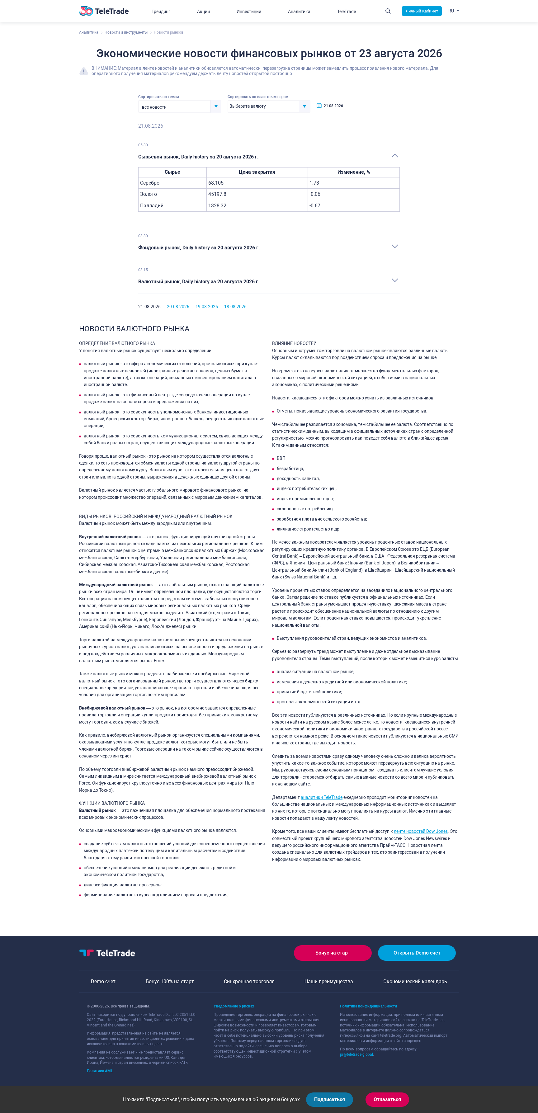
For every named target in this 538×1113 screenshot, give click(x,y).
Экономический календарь (415, 981)
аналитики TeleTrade (321, 797)
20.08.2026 (178, 306)
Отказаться (387, 1099)
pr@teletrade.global (356, 1054)
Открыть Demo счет (417, 953)
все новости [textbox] (154, 107)
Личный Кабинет (422, 11)
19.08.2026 (207, 306)
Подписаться (329, 1099)
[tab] (269, 157)
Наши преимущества (328, 981)
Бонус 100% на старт (170, 981)
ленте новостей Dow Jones (421, 831)
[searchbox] (263, 106)
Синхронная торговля (249, 981)
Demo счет (103, 981)
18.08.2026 (235, 306)
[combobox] (179, 106)
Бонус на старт (332, 953)
